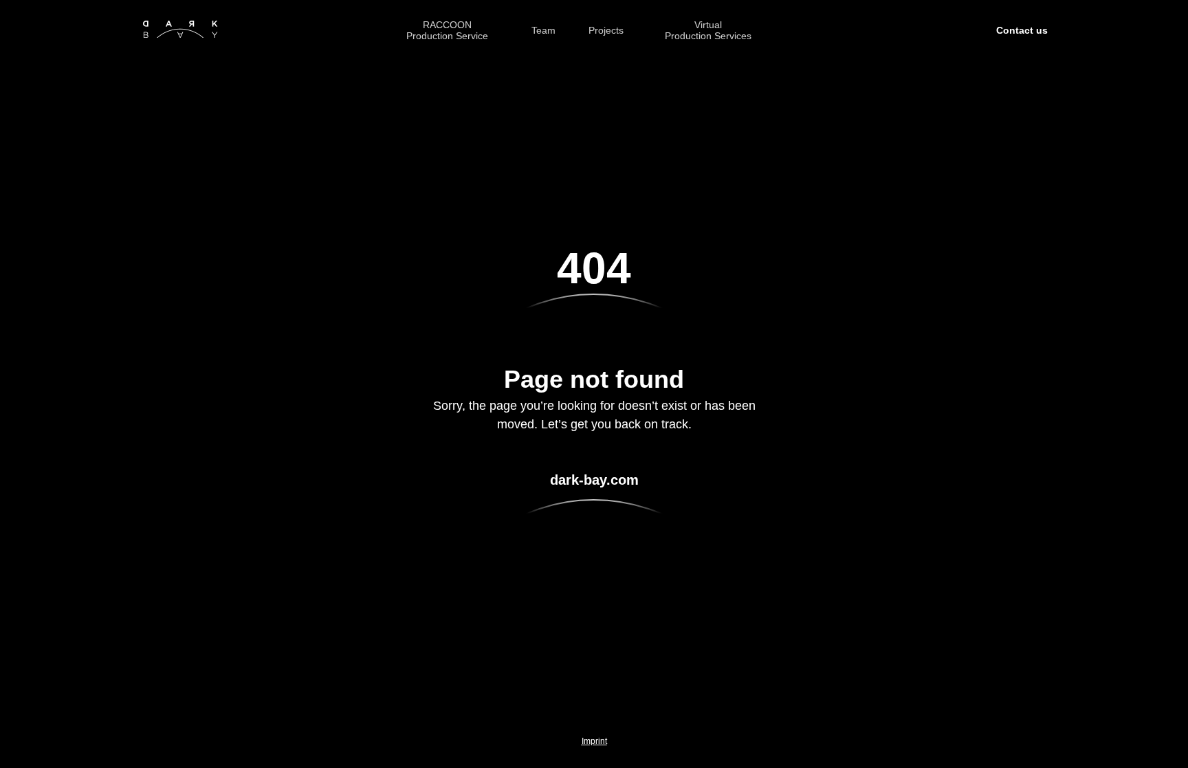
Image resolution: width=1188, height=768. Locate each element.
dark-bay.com (594, 479)
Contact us (1022, 30)
